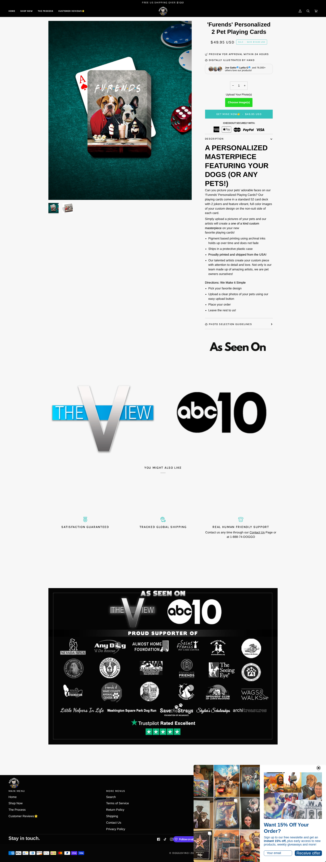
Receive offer (308, 853)
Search (111, 797)
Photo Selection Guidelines (230, 324)
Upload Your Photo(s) (239, 94)
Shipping (112, 816)
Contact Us (257, 532)
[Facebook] (158, 839)
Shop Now (15, 803)
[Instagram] (171, 839)
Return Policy (115, 809)
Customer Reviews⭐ (23, 816)
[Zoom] (55, 193)
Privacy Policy (115, 829)
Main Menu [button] (16, 791)
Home (12, 797)
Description (214, 138)
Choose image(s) (239, 102)
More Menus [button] (115, 791)
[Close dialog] (318, 768)
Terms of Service (117, 803)
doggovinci (180, 853)
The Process (17, 809)
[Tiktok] (165, 839)
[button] (26, 11)
